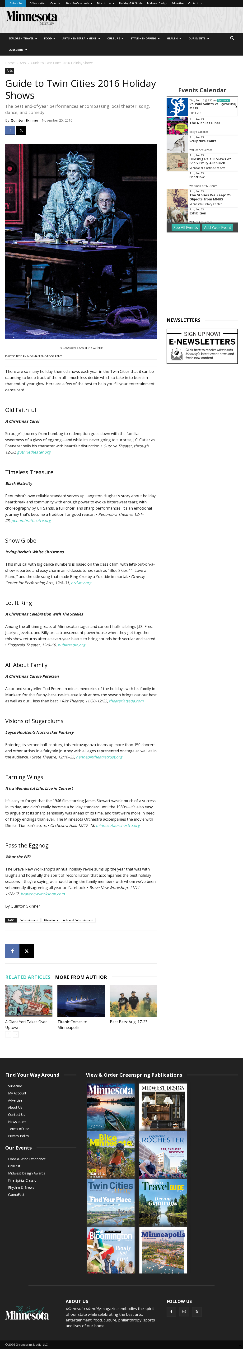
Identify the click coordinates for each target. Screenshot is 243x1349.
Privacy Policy (18, 1136)
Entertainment (29, 920)
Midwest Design (157, 3)
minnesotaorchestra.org (118, 825)
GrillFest (14, 1166)
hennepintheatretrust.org (99, 757)
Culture (113, 38)
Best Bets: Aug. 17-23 (128, 1021)
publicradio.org (71, 645)
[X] (21, 130)
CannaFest (16, 1194)
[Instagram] (184, 1311)
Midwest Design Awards (26, 1173)
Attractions (51, 920)
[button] (232, 39)
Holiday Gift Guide (131, 3)
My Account (17, 1093)
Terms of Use (18, 1129)
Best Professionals (77, 3)
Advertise (178, 3)
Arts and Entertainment (78, 920)
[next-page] (16, 1034)
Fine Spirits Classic (22, 1180)
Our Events (197, 38)
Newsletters (17, 1121)
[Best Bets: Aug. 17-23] (133, 1001)
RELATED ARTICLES (27, 977)
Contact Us (195, 3)
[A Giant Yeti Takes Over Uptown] (28, 1001)
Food (48, 38)
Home (10, 63)
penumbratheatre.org (31, 520)
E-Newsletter (37, 3)
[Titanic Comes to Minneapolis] (81, 1001)
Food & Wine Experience (27, 1159)
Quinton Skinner (24, 120)
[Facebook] (10, 130)
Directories (104, 3)
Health (172, 38)
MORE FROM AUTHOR (81, 977)
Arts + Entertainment (79, 38)
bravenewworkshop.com (43, 893)
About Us (15, 1107)
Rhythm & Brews (21, 1187)
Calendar (56, 3)
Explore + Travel (21, 38)
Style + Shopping (143, 38)
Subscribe (16, 3)
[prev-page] (8, 1034)
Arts (23, 63)
